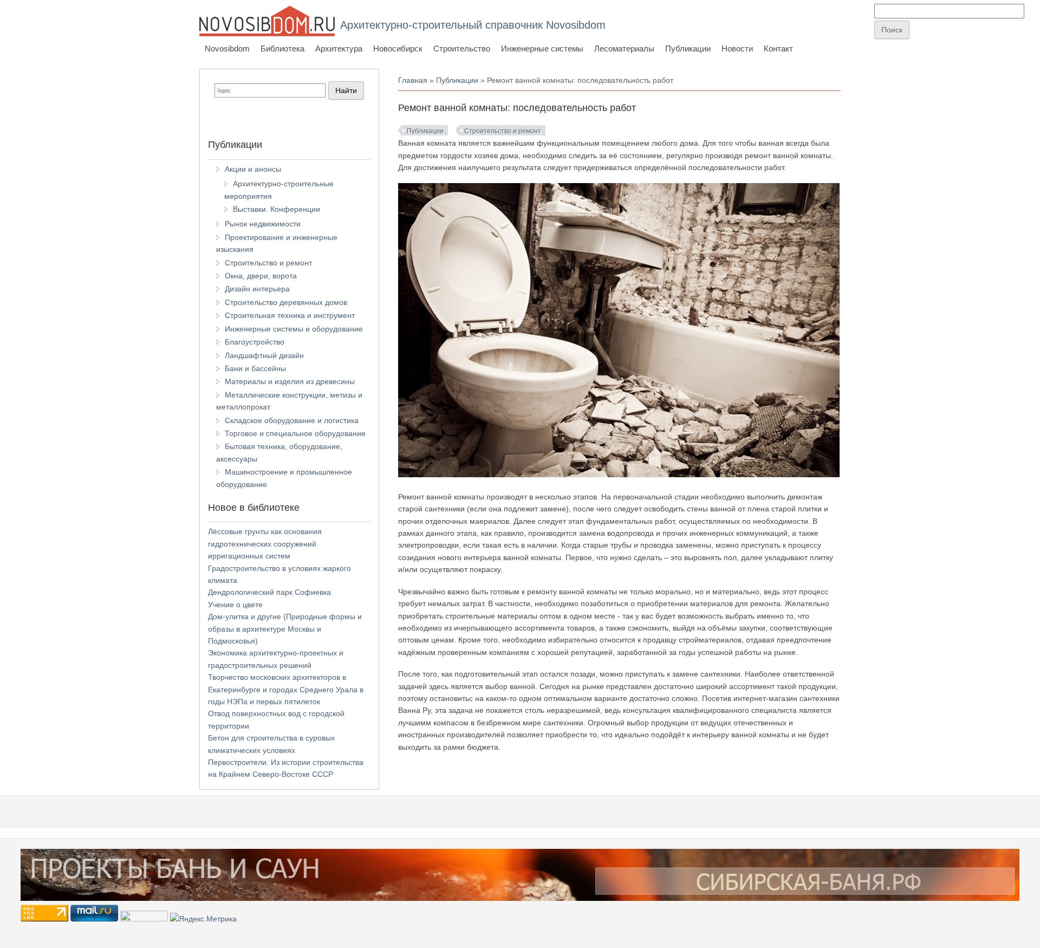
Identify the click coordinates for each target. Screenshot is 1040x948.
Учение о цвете (235, 604)
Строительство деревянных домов (286, 302)
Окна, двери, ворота (261, 275)
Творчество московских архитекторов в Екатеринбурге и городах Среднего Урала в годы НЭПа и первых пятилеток (285, 689)
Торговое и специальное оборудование (295, 433)
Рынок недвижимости (263, 223)
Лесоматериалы (624, 48)
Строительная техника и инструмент (290, 315)
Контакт (778, 48)
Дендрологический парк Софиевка (269, 592)
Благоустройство (254, 341)
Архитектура (338, 48)
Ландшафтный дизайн (264, 355)
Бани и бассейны (255, 368)
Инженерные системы (542, 48)
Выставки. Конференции (276, 209)
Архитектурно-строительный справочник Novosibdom (473, 25)
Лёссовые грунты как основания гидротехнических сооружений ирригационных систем (265, 543)
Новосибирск (397, 48)
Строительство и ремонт (502, 131)
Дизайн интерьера (257, 288)
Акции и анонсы (253, 169)
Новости (737, 48)
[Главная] (267, 21)
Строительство (461, 48)
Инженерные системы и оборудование (294, 328)
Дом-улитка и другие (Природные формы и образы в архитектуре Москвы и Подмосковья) (285, 628)
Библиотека (282, 48)
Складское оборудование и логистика (292, 420)
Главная (412, 80)
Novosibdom (227, 48)
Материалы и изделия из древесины (290, 381)
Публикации (688, 48)
